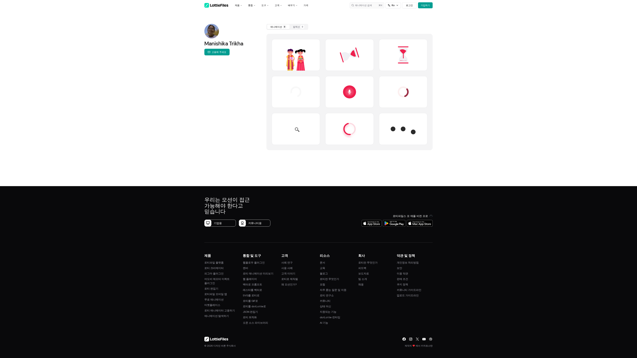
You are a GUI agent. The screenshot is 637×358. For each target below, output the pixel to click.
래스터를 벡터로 (252, 290)
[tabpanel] (349, 92)
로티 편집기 (211, 288)
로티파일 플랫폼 (214, 262)
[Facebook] (404, 339)
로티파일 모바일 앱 (215, 294)
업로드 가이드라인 (408, 295)
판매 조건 (402, 279)
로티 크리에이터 (214, 268)
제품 (237, 5)
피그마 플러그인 (214, 273)
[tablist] (287, 27)
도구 (263, 5)
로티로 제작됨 (289, 279)
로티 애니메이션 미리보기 (258, 273)
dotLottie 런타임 (330, 317)
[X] (417, 339)
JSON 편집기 (250, 312)
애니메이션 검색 (363, 5)
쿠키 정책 (402, 284)
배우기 (291, 5)
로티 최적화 (250, 317)
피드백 (362, 268)
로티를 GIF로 (250, 301)
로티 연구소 (327, 295)
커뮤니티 (325, 301)
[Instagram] (411, 339)
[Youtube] (424, 339)
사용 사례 (287, 268)
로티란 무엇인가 (329, 279)
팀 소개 (362, 279)
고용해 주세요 (219, 52)
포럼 (322, 284)
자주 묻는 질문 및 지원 (333, 290)
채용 (361, 284)
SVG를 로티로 (251, 295)
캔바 (245, 268)
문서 (322, 262)
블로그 (324, 273)
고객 (277, 5)
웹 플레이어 (250, 279)
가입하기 (425, 5)
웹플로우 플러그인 (254, 262)
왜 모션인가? (289, 284)
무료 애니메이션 (214, 299)
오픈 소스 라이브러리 (255, 323)
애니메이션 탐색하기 (216, 316)
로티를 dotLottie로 (254, 306)
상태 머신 (325, 306)
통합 (250, 5)
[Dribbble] (431, 339)
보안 (399, 268)
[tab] (278, 27)
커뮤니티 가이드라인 (409, 290)
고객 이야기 (288, 273)
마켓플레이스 (212, 305)
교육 (322, 268)
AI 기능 (324, 323)
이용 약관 (402, 273)
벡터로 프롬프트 (252, 284)
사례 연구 (287, 262)
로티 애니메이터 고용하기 (219, 310)
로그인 (409, 5)
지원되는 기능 (328, 312)
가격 (306, 5)
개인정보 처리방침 (408, 262)
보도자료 (363, 273)
